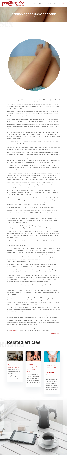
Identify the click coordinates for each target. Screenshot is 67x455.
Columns (41, 3)
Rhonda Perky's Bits (12, 367)
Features (35, 3)
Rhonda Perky (31, 16)
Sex (18, 367)
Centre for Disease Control (44, 328)
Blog (55, 3)
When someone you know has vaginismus (52, 367)
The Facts (27, 328)
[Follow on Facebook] (33, 428)
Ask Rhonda (48, 3)
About (60, 3)
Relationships (49, 372)
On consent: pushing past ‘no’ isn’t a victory (33, 366)
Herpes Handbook (13, 330)
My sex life (12, 364)
